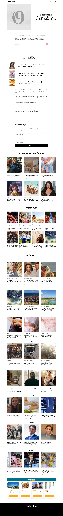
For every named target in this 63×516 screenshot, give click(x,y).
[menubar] (53, 1)
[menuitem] (53, 1)
